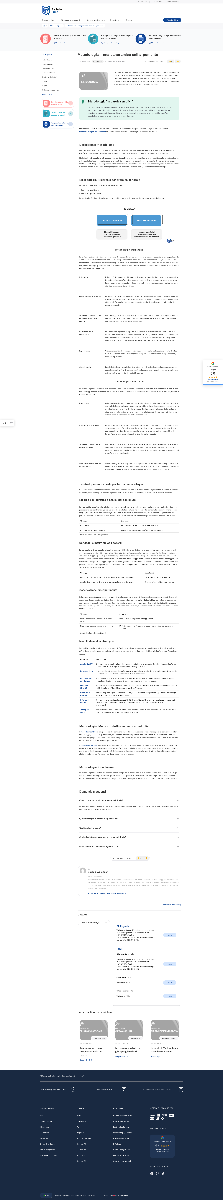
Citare (44, 81)
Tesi (41, 1115)
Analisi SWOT (86, 664)
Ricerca (144, 2)
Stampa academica (95, 20)
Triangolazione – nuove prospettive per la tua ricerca (91, 1051)
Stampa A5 (81, 1155)
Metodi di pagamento (122, 1132)
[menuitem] (45, 1195)
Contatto (158, 2)
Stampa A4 (81, 1149)
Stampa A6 (81, 1161)
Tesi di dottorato (48, 73)
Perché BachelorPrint (122, 1115)
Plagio (44, 86)
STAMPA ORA (172, 20)
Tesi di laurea (47, 60)
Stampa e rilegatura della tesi (92, 131)
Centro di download (122, 1161)
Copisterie (44, 1132)
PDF (78, 1127)
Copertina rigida (47, 1144)
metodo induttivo (89, 732)
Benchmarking (86, 671)
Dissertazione (46, 1121)
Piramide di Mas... (169, 1038)
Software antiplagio (48, 1155)
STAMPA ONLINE (48, 1109)
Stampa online (48, 20)
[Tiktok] (163, 1173)
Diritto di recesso (121, 1155)
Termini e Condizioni (62, 1195)
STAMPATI (81, 1109)
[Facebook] (152, 1173)
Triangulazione (99, 1038)
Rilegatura (114, 20)
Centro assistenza (173, 2)
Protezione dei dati (121, 1138)
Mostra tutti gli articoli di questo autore (106, 893)
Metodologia (47, 94)
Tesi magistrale (48, 68)
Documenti (81, 1121)
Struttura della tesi (49, 77)
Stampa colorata (84, 1138)
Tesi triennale (47, 64)
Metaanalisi (135, 1038)
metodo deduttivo (89, 745)
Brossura (44, 1138)
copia (170, 935)
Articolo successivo (171, 905)
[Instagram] (158, 1173)
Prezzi (79, 1115)
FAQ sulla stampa (121, 1127)
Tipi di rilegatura (47, 1149)
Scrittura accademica (50, 90)
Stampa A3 (81, 1144)
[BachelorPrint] (52, 14)
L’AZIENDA (118, 1109)
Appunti (80, 1132)
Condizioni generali (121, 1149)
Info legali (117, 1144)
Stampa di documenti (70, 20)
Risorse (129, 20)
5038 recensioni (162, 1149)
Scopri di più (85, 1060)
